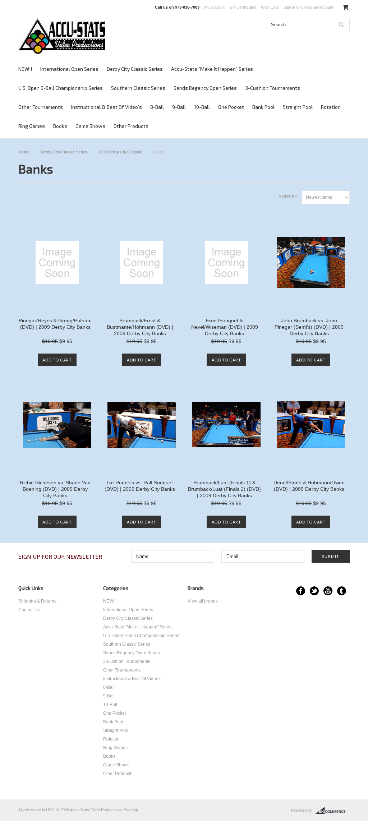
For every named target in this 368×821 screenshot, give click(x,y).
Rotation (331, 107)
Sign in (289, 7)
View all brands (203, 601)
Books (60, 126)
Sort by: (288, 196)
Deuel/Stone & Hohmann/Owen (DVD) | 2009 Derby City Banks (309, 486)
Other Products (131, 126)
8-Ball (157, 107)
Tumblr (341, 590)
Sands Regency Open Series (205, 88)
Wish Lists (270, 7)
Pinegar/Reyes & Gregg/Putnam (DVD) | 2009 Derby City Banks (55, 324)
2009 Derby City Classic (120, 152)
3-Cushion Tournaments (272, 88)
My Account (214, 7)
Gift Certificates (242, 7)
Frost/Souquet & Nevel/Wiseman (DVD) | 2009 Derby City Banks (224, 327)
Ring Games (31, 126)
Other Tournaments (40, 107)
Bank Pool (263, 107)
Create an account (317, 7)
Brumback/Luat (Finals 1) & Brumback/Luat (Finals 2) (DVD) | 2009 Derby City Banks (224, 489)
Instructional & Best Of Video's (106, 107)
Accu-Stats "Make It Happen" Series (212, 69)
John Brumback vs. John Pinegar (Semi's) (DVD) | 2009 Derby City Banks (309, 327)
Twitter (314, 590)
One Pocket (231, 107)
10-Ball (202, 107)
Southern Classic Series (138, 88)
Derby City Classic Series (135, 69)
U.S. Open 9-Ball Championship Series (60, 88)
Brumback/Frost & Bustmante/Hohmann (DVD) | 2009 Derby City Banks (140, 327)
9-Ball (179, 107)
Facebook (300, 590)
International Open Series (69, 69)
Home (23, 152)
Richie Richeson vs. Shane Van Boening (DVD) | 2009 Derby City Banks (55, 489)
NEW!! (25, 69)
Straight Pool (298, 107)
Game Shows (90, 126)
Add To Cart (57, 360)
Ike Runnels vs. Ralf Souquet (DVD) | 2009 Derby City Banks (140, 486)
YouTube (327, 590)
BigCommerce (333, 811)
